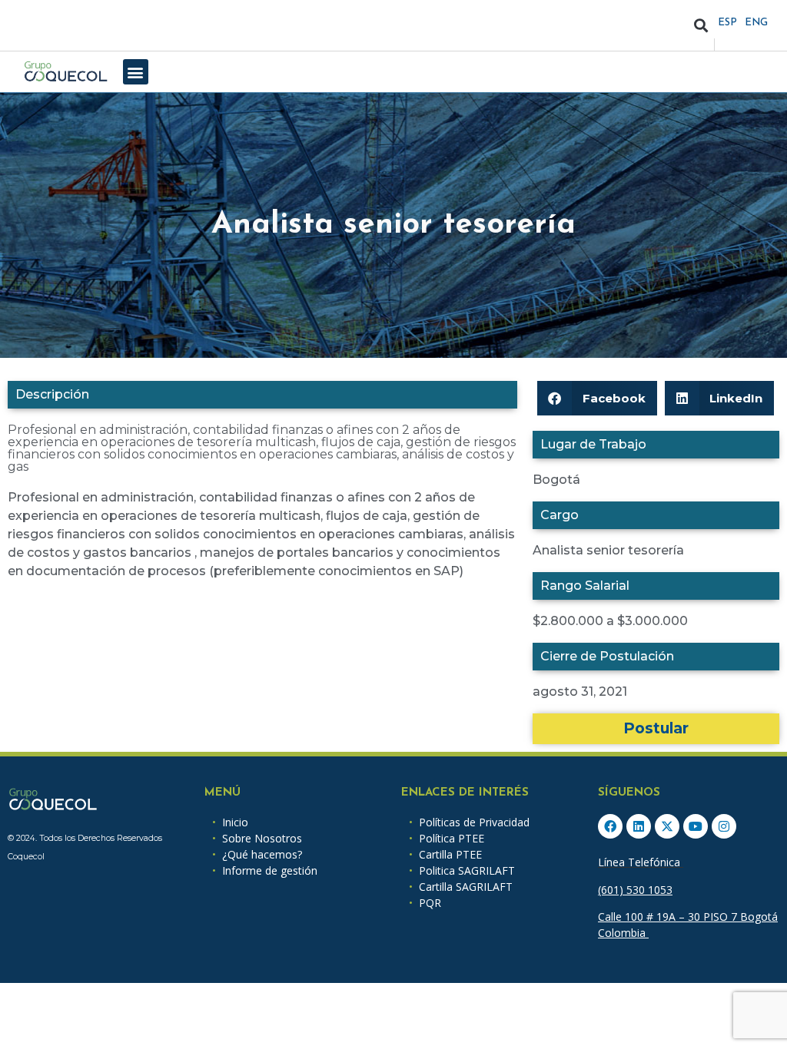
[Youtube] (695, 826)
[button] (701, 25)
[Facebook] (610, 826)
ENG (756, 23)
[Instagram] (724, 826)
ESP (727, 23)
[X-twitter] (667, 826)
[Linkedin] (638, 826)
